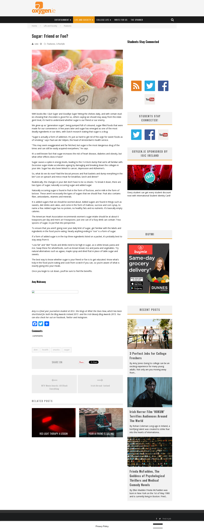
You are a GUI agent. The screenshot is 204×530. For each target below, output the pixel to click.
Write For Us (120, 19)
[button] (77, 79)
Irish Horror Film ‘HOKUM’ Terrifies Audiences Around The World (148, 416)
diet (36, 349)
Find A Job (167, 518)
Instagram (82, 317)
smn (36, 43)
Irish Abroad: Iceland (100, 385)
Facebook (60, 317)
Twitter (69, 317)
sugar (67, 349)
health (45, 349)
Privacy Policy (102, 526)
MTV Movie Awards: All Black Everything (54, 387)
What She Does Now (97, 311)
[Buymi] (148, 293)
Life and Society (83, 19)
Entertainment (62, 19)
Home (34, 26)
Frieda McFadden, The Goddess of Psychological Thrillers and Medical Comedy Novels (147, 478)
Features (51, 43)
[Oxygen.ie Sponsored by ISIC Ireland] (149, 189)
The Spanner (137, 19)
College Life (102, 19)
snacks (56, 349)
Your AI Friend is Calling (101, 433)
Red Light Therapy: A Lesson (54, 433)
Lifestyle (60, 43)
